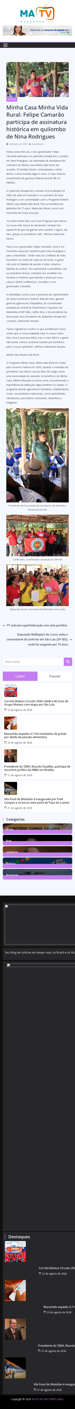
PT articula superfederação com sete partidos (37, 625)
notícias (12, 99)
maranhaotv (38, 144)
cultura (10, 863)
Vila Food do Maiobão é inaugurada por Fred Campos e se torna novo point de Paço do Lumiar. (37, 800)
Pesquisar (68, 662)
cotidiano (12, 851)
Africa (9, 828)
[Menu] (5, 45)
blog (8, 840)
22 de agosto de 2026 (20, 710)
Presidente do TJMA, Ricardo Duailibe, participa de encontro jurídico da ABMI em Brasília (37, 768)
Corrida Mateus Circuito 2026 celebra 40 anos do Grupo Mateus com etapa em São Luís (36, 703)
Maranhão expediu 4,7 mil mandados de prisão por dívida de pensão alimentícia (35, 735)
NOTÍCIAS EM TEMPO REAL (47, 1399)
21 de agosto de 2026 (20, 775)
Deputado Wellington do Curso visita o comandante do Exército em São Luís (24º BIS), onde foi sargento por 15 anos (37, 640)
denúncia (12, 874)
